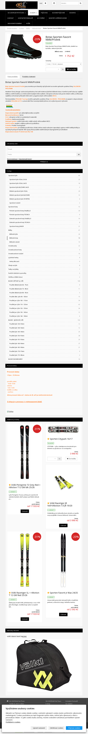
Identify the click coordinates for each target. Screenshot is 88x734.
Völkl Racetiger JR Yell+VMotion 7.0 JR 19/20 (59, 504)
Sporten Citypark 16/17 (61, 438)
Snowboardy (44, 246)
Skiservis (72, 13)
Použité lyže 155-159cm (44, 339)
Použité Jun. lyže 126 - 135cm (44, 308)
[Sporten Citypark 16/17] (63, 429)
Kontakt (11, 18)
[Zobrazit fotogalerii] (44, 665)
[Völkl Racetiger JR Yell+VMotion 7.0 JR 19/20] (63, 482)
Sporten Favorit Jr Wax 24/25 (64, 592)
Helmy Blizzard (44, 261)
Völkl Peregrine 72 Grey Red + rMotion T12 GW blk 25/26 (24, 486)
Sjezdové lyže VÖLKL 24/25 (44, 183)
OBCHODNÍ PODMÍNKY (15, 23)
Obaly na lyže (44, 265)
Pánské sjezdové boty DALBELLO (44, 211)
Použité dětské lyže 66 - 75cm (44, 285)
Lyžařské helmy (44, 258)
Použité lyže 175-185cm (44, 355)
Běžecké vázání (44, 242)
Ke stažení (40, 18)
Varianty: (48, 61)
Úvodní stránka (12, 28)
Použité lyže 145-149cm (44, 332)
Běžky (28, 28)
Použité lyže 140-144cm (44, 328)
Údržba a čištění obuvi (44, 277)
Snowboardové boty (44, 250)
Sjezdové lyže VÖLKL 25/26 (44, 179)
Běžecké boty (36, 28)
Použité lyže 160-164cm (44, 343)
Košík (28, 23)
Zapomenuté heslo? (25, 159)
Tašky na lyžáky (44, 269)
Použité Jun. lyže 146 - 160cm (44, 316)
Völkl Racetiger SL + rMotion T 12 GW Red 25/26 (24, 594)
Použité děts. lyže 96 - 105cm (44, 297)
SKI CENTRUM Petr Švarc (16, 13)
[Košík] (45, 3)
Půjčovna (44, 13)
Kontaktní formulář (25, 18)
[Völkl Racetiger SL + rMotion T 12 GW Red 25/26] (25, 560)
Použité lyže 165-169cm (44, 347)
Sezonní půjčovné (58, 13)
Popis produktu (13, 76)
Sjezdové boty (44, 207)
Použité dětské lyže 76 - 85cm (44, 289)
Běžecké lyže (44, 234)
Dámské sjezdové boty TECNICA (44, 222)
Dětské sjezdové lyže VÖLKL (44, 191)
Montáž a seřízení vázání (58, 18)
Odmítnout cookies (56, 728)
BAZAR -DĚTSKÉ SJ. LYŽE (44, 281)
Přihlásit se (44, 162)
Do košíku (72, 69)
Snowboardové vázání (44, 254)
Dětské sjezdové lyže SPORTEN (44, 199)
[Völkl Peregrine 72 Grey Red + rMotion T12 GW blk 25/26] (25, 452)
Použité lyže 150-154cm (44, 336)
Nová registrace (12, 159)
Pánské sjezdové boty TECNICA (44, 214)
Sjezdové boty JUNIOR (44, 226)
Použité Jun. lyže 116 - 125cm (44, 304)
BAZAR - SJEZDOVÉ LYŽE (44, 320)
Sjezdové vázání (44, 203)
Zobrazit (25, 511)
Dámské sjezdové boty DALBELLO (44, 218)
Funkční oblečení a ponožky (44, 273)
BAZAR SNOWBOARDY (44, 359)
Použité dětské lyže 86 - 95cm (44, 293)
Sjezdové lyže (44, 175)
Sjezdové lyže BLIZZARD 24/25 (44, 187)
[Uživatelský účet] (54, 3)
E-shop (32, 13)
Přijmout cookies (74, 728)
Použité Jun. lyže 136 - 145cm (44, 312)
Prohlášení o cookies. (13, 722)
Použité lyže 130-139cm (44, 324)
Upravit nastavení (39, 728)
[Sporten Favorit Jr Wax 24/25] (63, 560)
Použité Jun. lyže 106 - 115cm (44, 300)
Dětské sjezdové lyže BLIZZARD (44, 195)
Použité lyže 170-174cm (44, 351)
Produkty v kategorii (28, 76)
